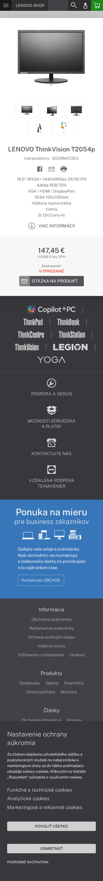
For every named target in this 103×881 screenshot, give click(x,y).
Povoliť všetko (51, 826)
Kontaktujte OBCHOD (40, 580)
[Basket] (97, 5)
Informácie (51, 609)
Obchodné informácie (41, 720)
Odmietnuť (51, 848)
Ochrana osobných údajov (51, 637)
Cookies (77, 654)
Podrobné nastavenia (28, 862)
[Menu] (6, 5)
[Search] (73, 5)
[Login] (85, 5)
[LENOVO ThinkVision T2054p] (51, 61)
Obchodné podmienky (51, 619)
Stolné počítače (40, 692)
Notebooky (30, 683)
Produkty (51, 673)
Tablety (52, 683)
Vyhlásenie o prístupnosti (41, 654)
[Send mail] (51, 169)
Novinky (74, 720)
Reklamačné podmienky (51, 628)
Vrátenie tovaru (51, 646)
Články (51, 710)
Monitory (69, 692)
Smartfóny (74, 683)
